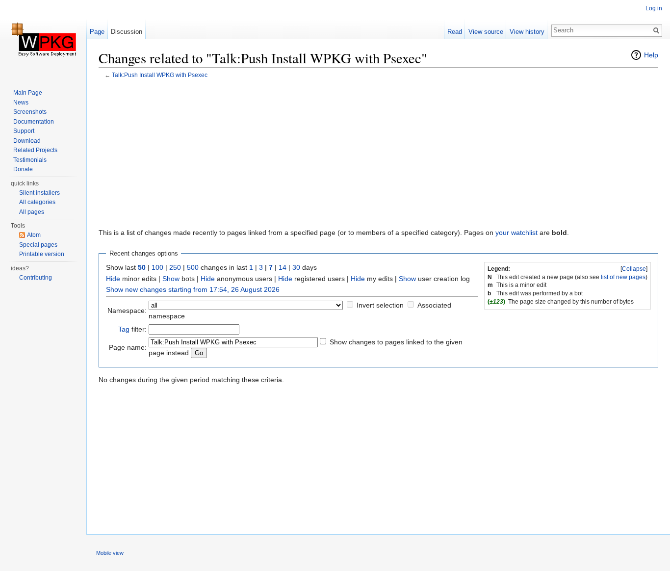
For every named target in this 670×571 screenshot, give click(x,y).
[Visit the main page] (43, 39)
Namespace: (127, 310)
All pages (31, 211)
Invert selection (380, 305)
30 (296, 267)
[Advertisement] (378, 155)
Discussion (126, 31)
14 (282, 267)
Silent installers (39, 192)
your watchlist (516, 232)
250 (175, 267)
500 (193, 267)
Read (454, 31)
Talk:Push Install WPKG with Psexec (159, 75)
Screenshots (30, 111)
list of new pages (623, 277)
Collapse (634, 268)
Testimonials (30, 159)
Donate (23, 169)
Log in (653, 8)
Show (171, 279)
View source (485, 31)
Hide (113, 279)
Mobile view (110, 553)
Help (651, 55)
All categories (37, 202)
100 (157, 267)
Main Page (27, 92)
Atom (34, 235)
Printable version (41, 254)
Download (27, 140)
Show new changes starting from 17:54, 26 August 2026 (193, 289)
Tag (123, 329)
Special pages (38, 244)
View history (527, 31)
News (20, 102)
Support (23, 131)
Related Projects (35, 150)
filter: (132, 329)
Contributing (35, 277)
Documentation (33, 121)
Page (97, 31)
